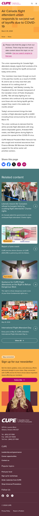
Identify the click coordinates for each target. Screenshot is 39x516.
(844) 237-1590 (13, 439)
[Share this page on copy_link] (19, 164)
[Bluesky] (7, 495)
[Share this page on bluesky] (4, 164)
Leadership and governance (12, 452)
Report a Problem (18, 511)
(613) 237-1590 (10, 434)
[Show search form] (32, 3)
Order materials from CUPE (11, 480)
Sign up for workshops (10, 476)
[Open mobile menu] (36, 3)
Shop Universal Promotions (11, 484)
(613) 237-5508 (10, 437)
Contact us (5, 460)
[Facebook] (3, 495)
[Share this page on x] (14, 164)
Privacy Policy (6, 511)
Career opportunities (9, 456)
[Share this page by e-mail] (24, 164)
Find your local (7, 472)
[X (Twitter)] (12, 495)
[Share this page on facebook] (9, 164)
